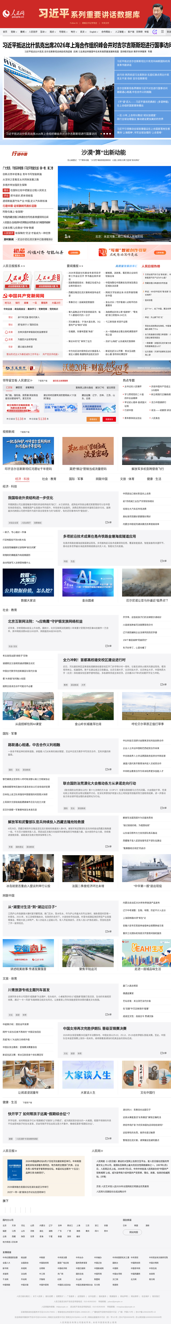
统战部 (24, 1257)
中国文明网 (153, 1263)
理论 (10, 317)
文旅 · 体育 (127, 479)
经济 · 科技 (22, 479)
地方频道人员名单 (10, 1242)
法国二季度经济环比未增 (88, 886)
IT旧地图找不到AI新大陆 (14, 540)
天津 (14, 1225)
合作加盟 (92, 1296)
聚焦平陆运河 (88, 969)
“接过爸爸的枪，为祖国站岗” (136, 825)
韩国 (136, 1225)
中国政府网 (44, 1263)
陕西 (23, 1236)
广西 (69, 1231)
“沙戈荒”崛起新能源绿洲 (101, 160)
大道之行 (56, 303)
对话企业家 (13, 523)
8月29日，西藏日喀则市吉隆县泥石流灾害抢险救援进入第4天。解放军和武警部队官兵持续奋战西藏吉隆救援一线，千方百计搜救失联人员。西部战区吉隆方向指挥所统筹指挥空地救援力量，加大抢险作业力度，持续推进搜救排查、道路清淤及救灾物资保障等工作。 (59, 831)
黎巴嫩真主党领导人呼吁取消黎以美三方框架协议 (26, 779)
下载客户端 (42, 381)
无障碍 (139, 32)
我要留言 (109, 419)
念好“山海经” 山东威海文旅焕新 (120, 341)
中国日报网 (80, 1268)
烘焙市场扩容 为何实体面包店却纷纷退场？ (143, 1125)
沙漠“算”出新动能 (103, 152)
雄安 (78, 1236)
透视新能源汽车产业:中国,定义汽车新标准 (25, 201)
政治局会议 (20, 309)
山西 (32, 1225)
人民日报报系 (11, 266)
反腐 (10, 332)
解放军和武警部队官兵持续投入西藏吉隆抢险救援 (46, 822)
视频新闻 (8, 431)
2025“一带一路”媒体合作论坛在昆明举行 (26, 1192)
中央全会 (8, 309)
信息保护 (145, 1296)
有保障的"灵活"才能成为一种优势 (32, 233)
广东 (60, 1231)
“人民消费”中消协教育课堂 (27, 1139)
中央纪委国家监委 (10, 1257)
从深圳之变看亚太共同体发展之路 (21, 179)
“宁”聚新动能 (83, 160)
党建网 (115, 1285)
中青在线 (153, 1268)
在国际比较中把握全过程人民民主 (28, 190)
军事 (14, 733)
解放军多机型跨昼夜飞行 (148, 469)
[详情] (103, 1177)
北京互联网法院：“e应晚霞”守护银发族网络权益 (45, 621)
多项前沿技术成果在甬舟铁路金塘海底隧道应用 (99, 536)
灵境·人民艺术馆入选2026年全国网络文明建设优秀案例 (122, 1186)
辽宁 (51, 1225)
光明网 (42, 1268)
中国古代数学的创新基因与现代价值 (20, 671)
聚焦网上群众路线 (84, 387)
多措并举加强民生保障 (15, 185)
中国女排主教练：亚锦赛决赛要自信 (20, 1047)
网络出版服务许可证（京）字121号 (102, 1317)
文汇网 (115, 1279)
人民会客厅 (26, 523)
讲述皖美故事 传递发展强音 (28, 969)
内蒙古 (42, 1225)
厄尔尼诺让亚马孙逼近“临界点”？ (147, 600)
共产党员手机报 (50, 354)
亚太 (18, 770)
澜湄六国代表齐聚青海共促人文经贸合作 (142, 763)
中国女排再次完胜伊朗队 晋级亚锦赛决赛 (95, 1029)
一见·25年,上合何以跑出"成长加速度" (136, 115)
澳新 (147, 1225)
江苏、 (109, 395)
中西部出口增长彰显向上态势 (137, 494)
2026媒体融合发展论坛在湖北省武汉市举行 (27, 1187)
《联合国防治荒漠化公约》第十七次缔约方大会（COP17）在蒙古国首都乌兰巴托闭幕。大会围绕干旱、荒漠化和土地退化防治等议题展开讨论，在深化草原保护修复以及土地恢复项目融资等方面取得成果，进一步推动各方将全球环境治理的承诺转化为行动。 (114, 793)
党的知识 (54, 309)
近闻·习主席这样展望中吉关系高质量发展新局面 (96, 51)
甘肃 (32, 1236)
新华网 (5, 1268)
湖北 (41, 1231)
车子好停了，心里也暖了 (134, 648)
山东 (23, 1231)
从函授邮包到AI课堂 (28, 724)
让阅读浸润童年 (28, 1092)
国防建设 (19, 847)
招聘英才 (60, 1296)
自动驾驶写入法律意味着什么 (16, 563)
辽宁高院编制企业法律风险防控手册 (140, 632)
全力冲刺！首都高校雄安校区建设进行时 (94, 660)
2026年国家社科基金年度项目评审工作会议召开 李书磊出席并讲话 (85, 276)
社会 (6, 610)
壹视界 (44, 303)
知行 (17, 303)
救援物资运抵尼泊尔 (89, 354)
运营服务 (81, 1296)
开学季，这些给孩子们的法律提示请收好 (142, 617)
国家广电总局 (63, 1263)
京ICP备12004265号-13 (146, 1312)
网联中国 (102, 479)
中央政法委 (62, 1257)
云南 (88, 398)
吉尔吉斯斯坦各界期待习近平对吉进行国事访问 (142, 88)
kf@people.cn (62, 1307)
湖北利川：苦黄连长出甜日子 (137, 1110)
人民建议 (24, 380)
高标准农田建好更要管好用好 (137, 516)
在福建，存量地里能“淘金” (81, 331)
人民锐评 (33, 32)
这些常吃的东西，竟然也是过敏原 (139, 1132)
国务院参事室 (81, 1263)
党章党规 (43, 309)
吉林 (60, 1225)
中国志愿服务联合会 (84, 1285)
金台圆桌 (88, 600)
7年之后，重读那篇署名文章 (22, 133)
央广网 (60, 1274)
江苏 (87, 1225)
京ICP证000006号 (126, 1317)
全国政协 (24, 1263)
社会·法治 (13, 646)
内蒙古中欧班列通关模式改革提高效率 (141, 524)
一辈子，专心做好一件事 (14, 532)
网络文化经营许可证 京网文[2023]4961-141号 (67, 1317)
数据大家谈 (28, 600)
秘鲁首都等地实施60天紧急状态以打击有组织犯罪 (26, 787)
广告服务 (70, 1296)
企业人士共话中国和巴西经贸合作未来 (141, 748)
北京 (4, 1225)
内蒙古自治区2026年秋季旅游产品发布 (141, 903)
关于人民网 (37, 1296)
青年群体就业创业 (133, 418)
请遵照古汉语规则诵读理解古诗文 (19, 663)
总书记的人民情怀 (133, 386)
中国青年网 (135, 1268)
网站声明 (124, 1296)
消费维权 (37, 523)
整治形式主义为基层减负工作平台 (23, 354)
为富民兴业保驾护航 (27, 339)
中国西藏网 (135, 1274)
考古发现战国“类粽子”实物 (15, 656)
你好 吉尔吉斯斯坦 (137, 78)
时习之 (8, 303)
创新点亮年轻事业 (12, 174)
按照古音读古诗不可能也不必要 (18, 686)
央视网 (24, 1268)
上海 (78, 1225)
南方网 (152, 1279)
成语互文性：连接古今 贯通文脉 (138, 1016)
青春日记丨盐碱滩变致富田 (81, 302)
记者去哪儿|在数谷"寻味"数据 (18, 228)
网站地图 (133, 1232)
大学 (83, 685)
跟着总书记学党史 (89, 23)
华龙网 (24, 1279)
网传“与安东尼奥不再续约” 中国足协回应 (22, 1032)
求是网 (5, 1274)
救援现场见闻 (41, 217)
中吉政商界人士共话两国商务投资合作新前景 (144, 756)
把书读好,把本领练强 (21, 195)
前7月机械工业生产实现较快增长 (138, 501)
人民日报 (8, 1151)
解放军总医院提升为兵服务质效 (138, 818)
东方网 (97, 1285)
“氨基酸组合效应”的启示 (134, 848)
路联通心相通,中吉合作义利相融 (134, 92)
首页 (5, 32)
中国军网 (98, 1274)
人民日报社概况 (23, 1296)
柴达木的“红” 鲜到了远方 (80, 341)
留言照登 (111, 387)
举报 (146, 32)
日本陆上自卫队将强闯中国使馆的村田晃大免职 (25, 794)
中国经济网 (62, 1268)
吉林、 (102, 395)
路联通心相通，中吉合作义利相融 (34, 745)
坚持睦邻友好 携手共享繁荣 (133, 51)
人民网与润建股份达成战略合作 (111, 1192)
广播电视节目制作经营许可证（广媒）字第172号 (112, 1312)
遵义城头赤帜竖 (25, 347)
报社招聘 (49, 1296)
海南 (78, 1231)
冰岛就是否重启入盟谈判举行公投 (28, 886)
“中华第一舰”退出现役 (148, 886)
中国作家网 (44, 1285)
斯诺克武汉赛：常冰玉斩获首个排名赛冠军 (23, 1055)
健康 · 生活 (154, 479)
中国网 (115, 1268)
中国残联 (6, 1285)
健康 (11, 1139)
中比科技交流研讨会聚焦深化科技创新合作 (143, 741)
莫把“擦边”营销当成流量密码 (88, 469)
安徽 (106, 1225)
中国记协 (98, 1263)
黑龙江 (70, 1225)
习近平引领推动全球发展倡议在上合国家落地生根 (143, 129)
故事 (26, 303)
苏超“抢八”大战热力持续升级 (16, 1039)
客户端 (131, 32)
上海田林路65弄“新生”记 (134, 918)
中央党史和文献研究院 (158, 1257)
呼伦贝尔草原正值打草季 (148, 724)
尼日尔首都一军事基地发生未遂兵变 (20, 810)
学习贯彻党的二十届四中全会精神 (134, 396)
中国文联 (24, 1285)
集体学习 (32, 309)
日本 (125, 1225)
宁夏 (51, 1236)
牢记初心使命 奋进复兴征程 (135, 404)
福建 (4, 1231)
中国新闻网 (99, 1268)
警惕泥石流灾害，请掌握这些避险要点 (141, 1140)
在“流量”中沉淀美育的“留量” (136, 1009)
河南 (32, 1231)
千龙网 (5, 1279)
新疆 (60, 1236)
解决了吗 (100, 387)
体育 (24, 1015)
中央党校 (134, 1257)
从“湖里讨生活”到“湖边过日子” (32, 907)
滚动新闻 (74, 685)
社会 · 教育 (49, 479)
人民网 (96, 1151)
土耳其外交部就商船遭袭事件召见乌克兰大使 (24, 802)
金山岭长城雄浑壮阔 (88, 724)
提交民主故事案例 (60, 381)
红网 (59, 1279)
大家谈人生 (88, 1092)
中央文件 (105, 23)
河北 (23, 1225)
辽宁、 (95, 395)
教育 (14, 610)
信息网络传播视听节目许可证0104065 (30, 1317)
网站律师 (134, 1296)
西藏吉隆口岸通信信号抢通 (21, 217)
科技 (66, 561)
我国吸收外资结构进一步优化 (30, 498)
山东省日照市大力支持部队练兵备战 (140, 833)
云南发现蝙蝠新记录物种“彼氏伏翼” (19, 547)
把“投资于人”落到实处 (28, 325)
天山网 (78, 1279)
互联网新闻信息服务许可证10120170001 (38, 1312)
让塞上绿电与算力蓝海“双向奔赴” (126, 160)
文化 (11, 1015)
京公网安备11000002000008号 (149, 1317)
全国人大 (6, 1263)
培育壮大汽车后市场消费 (134, 509)
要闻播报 (73, 266)
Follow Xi (74, 23)
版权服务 (102, 1296)
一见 (35, 303)
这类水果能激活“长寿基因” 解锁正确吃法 (142, 1117)
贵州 (106, 1231)
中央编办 (98, 1257)
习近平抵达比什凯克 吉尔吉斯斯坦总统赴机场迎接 (48, 51)
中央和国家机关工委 (120, 1257)
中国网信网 (135, 1263)
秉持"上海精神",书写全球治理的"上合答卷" (139, 132)
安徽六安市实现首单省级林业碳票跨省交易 (143, 926)
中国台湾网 (117, 1274)
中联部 (42, 1257)
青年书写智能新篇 (32, 174)
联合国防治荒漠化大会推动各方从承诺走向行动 (99, 783)
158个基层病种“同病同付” (135, 640)
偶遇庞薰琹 (128, 993)
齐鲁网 (42, 1279)
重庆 (87, 1231)
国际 (6, 733)
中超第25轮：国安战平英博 (16, 1024)
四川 (97, 1231)
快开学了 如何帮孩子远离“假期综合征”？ (39, 1114)
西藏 (14, 1236)
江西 (14, 1231)
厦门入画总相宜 (130, 986)
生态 (73, 561)
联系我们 (156, 1296)
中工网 (42, 1274)
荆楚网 (97, 1279)
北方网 (133, 1279)
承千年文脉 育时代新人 (29, 317)
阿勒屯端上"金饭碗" (13, 211)
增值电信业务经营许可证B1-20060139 (74, 1312)
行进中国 (129, 410)
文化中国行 (147, 1092)
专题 (150, 51)
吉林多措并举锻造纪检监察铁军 (33, 332)
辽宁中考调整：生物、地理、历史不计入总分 (144, 910)
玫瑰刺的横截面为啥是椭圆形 (16, 555)
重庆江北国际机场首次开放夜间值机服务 (142, 933)
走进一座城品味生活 (148, 969)
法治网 (24, 1274)
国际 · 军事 (76, 479)
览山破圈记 (72, 160)
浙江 (97, 1225)
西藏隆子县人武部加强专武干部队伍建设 (142, 841)
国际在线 (79, 1274)
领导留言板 (10, 380)
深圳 (69, 1236)
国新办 (115, 1263)
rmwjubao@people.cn (125, 1307)
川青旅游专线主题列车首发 (29, 990)
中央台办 (79, 1257)
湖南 (51, 1231)
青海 (41, 1236)
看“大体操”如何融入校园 (14, 679)
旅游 (18, 1015)
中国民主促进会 (64, 1285)
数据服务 (113, 1296)
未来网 (152, 1274)
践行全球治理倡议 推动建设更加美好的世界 (140, 119)
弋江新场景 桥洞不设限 (116, 322)
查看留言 (93, 419)
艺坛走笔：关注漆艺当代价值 (137, 1001)
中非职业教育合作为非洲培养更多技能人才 (143, 771)
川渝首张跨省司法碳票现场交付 (138, 625)
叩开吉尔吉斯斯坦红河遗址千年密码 (28, 469)
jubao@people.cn (115, 1301)
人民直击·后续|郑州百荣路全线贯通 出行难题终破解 (26, 222)
